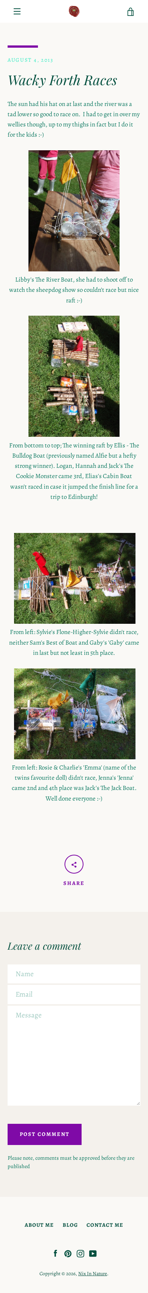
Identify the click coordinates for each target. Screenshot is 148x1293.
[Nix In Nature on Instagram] (80, 1253)
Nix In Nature (92, 1273)
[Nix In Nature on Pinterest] (68, 1253)
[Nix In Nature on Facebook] (55, 1253)
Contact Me (105, 1225)
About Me (39, 1225)
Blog (70, 1225)
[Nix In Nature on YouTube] (93, 1253)
